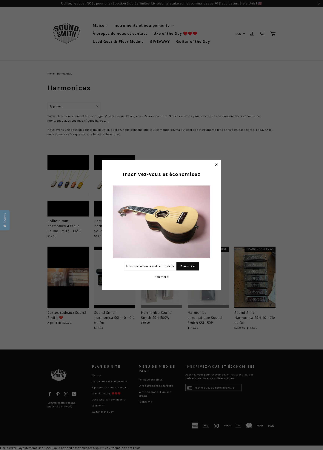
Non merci (161, 277)
